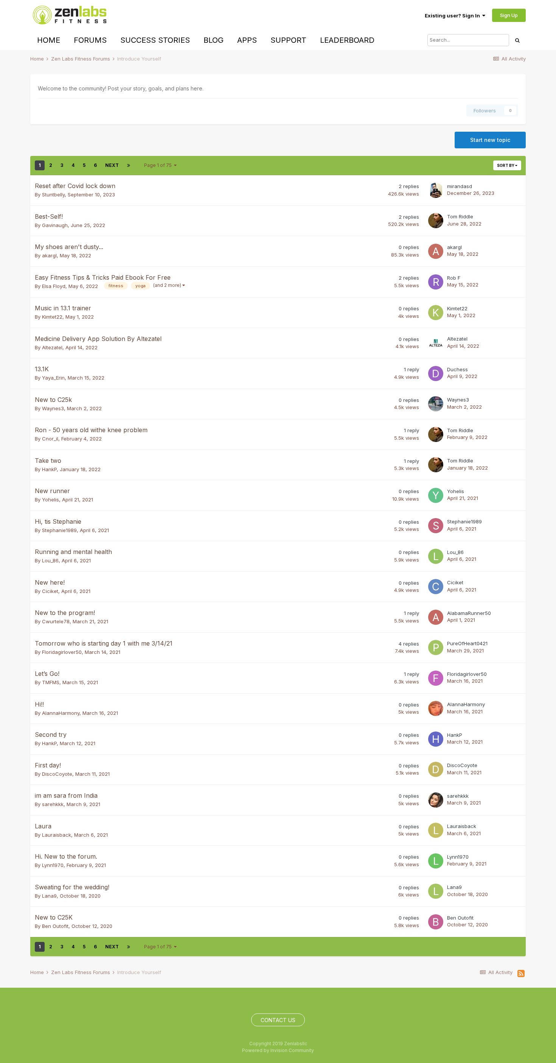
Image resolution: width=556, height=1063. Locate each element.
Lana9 (49, 896)
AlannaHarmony (60, 713)
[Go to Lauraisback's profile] (435, 830)
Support (288, 40)
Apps (247, 40)
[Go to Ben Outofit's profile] (435, 921)
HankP (49, 469)
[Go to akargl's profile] (435, 251)
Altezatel (52, 347)
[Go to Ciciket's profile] (435, 586)
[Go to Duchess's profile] (435, 373)
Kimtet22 (52, 317)
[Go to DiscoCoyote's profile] (435, 769)
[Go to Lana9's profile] (435, 891)
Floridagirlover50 (62, 652)
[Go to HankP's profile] (435, 739)
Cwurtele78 (56, 621)
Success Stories (155, 40)
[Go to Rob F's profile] (435, 281)
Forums (90, 40)
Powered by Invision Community (278, 1050)
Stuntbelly (53, 194)
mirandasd (459, 186)
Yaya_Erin (53, 378)
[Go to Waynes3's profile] (435, 403)
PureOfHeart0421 (467, 643)
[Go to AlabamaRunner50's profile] (435, 617)
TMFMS (50, 682)
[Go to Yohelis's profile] (435, 495)
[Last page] (128, 165)
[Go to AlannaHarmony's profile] (435, 708)
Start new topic (490, 140)
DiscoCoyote (57, 774)
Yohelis (50, 499)
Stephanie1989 (59, 530)
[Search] (517, 40)
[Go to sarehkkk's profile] (435, 800)
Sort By (506, 165)
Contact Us (278, 1020)
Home (48, 40)
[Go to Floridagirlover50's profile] (435, 678)
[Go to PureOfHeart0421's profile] (435, 647)
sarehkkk (53, 804)
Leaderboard (347, 40)
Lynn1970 (53, 865)
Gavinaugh (55, 225)
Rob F (453, 278)
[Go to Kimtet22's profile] (435, 312)
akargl (49, 255)
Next (112, 165)
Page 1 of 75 (159, 165)
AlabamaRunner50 (469, 613)
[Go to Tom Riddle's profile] (435, 220)
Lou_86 (50, 560)
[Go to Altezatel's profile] (435, 342)
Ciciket (50, 591)
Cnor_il (50, 439)
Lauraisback (56, 835)
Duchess (457, 369)
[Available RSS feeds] (521, 973)
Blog (213, 40)
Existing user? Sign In (453, 15)
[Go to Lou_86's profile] (435, 556)
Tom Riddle (460, 216)
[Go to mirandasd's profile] (435, 190)
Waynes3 (53, 408)
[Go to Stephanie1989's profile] (435, 525)
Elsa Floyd (53, 286)
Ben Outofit (55, 926)
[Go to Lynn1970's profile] (435, 860)
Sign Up (509, 15)
